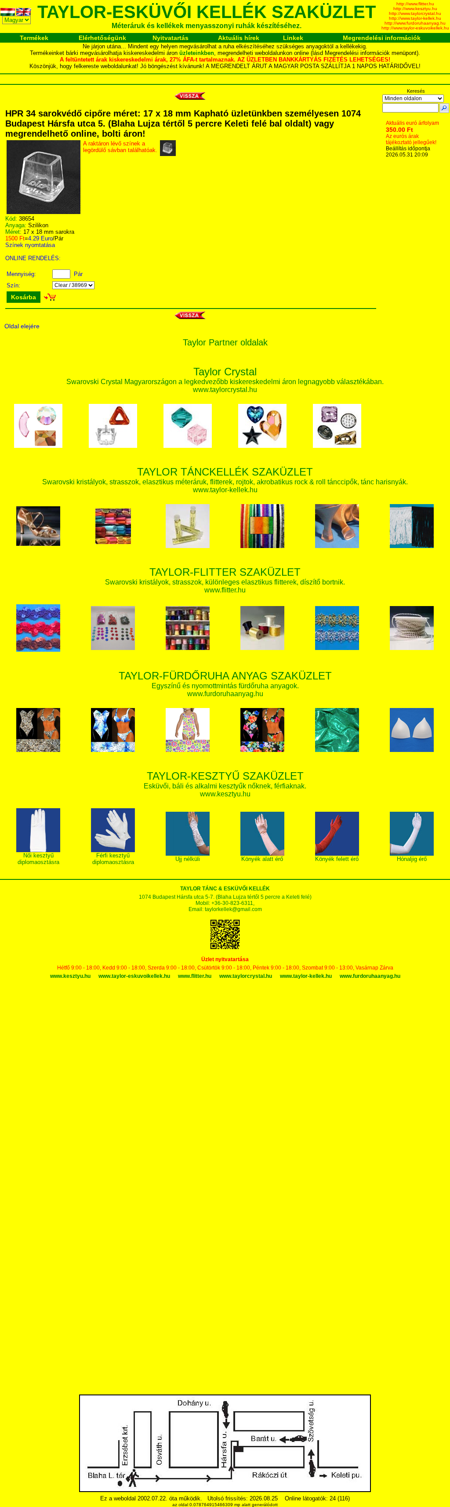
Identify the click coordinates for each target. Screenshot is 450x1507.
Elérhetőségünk (102, 37)
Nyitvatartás (170, 37)
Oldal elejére (22, 326)
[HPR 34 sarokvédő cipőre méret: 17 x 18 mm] (43, 212)
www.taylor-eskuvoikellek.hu (134, 976)
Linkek (293, 37)
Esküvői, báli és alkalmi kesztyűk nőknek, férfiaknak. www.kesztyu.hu (225, 785)
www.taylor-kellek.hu (306, 976)
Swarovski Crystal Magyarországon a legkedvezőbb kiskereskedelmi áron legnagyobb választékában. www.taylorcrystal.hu (225, 381)
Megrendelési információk (382, 37)
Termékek (34, 37)
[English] (24, 13)
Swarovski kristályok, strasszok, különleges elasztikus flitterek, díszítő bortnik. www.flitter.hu (225, 582)
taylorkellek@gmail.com (233, 909)
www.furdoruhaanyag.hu (370, 976)
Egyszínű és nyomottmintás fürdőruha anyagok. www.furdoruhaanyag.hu (225, 685)
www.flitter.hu (194, 976)
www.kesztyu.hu (70, 976)
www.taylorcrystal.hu (245, 976)
